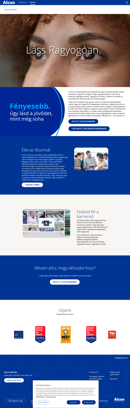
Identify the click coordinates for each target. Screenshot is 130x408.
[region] (66, 394)
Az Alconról (22, 2)
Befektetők (103, 401)
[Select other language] (127, 2)
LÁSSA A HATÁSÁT (14, 380)
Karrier (32, 2)
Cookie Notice (40, 397)
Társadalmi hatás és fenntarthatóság (96, 377)
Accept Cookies (89, 402)
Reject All (73, 402)
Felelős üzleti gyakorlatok (115, 373)
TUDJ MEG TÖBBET (32, 185)
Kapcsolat (113, 379)
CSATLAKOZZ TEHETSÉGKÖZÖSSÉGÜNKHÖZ (89, 129)
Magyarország (17, 401)
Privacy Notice (51, 397)
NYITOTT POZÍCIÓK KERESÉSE (83, 121)
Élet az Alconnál (11, 10)
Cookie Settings (42, 402)
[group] (20, 334)
